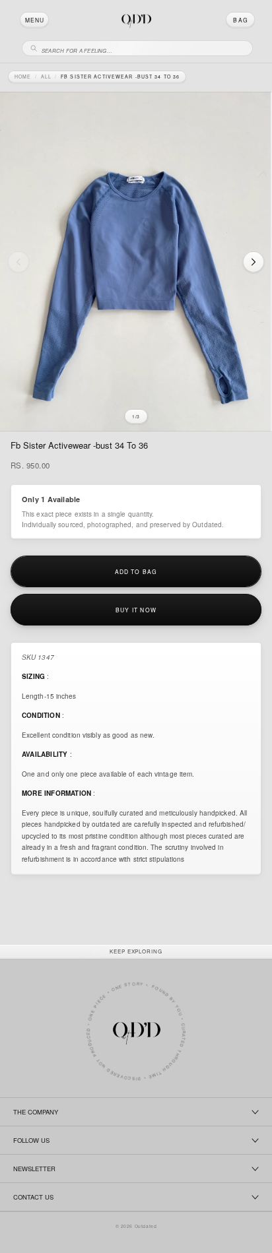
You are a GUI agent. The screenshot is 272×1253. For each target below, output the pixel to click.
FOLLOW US (31, 1140)
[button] (34, 20)
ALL (46, 77)
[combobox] (143, 48)
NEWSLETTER (34, 1168)
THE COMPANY (35, 1111)
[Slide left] (18, 262)
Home (23, 77)
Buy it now (136, 610)
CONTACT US (33, 1197)
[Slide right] (253, 262)
